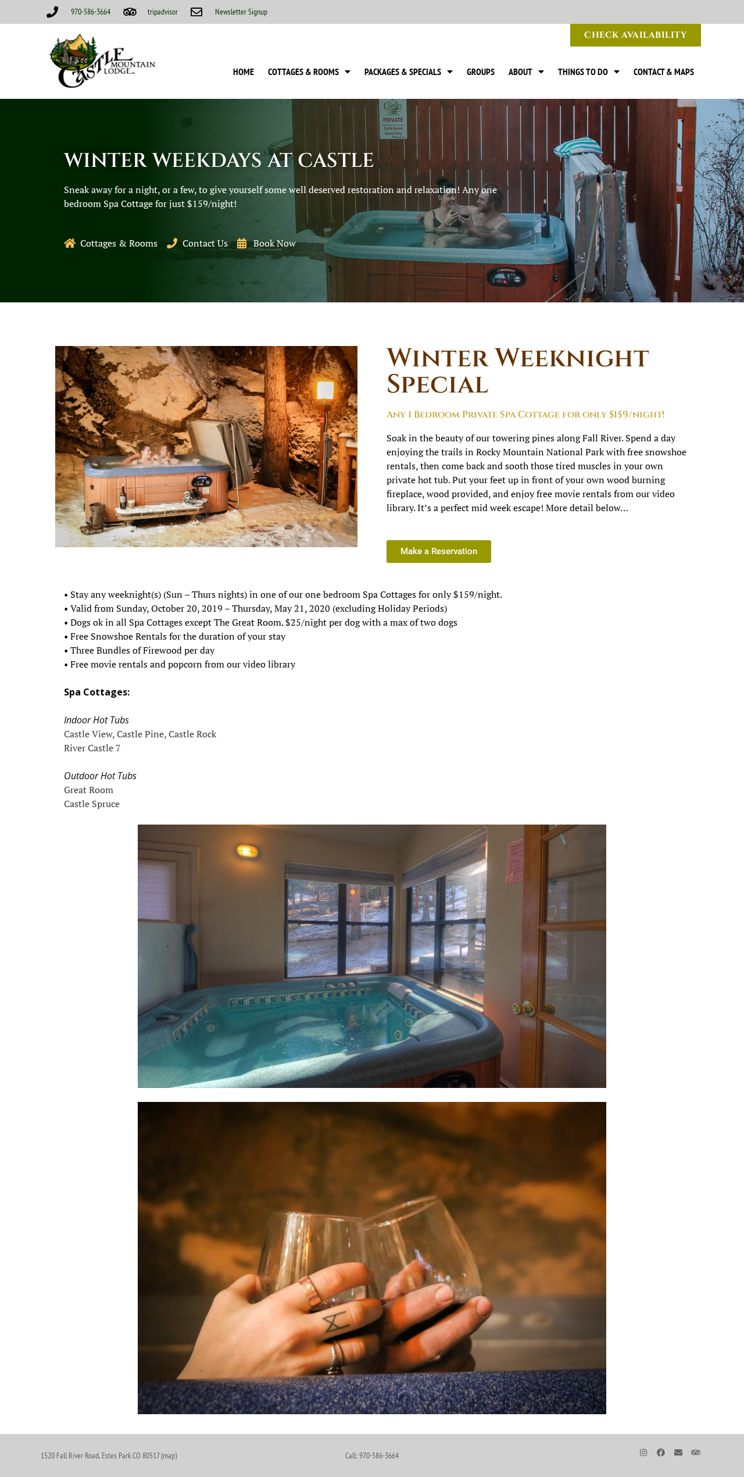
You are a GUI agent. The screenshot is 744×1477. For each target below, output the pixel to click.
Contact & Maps (664, 71)
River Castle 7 (92, 747)
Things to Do (583, 71)
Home (243, 71)
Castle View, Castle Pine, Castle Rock (140, 733)
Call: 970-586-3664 (372, 1455)
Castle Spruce (92, 803)
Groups (481, 71)
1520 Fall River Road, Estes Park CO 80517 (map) (109, 1455)
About (520, 71)
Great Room (88, 789)
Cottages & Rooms (303, 71)
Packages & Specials (402, 71)
